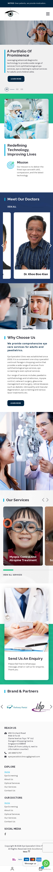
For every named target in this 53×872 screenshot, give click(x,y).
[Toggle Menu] (48, 13)
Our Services (10, 787)
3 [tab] (28, 570)
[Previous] (2, 246)
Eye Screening (11, 775)
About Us (8, 779)
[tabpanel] (26, 3)
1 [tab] (8, 570)
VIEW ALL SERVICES (12, 575)
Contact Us (9, 790)
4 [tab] (38, 570)
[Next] (50, 246)
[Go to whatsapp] (46, 863)
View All (11, 206)
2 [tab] (18, 570)
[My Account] (12, 869)
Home (7, 772)
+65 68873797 (15, 753)
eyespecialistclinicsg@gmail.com (24, 756)
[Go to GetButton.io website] (46, 869)
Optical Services (12, 783)
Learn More (16, 79)
